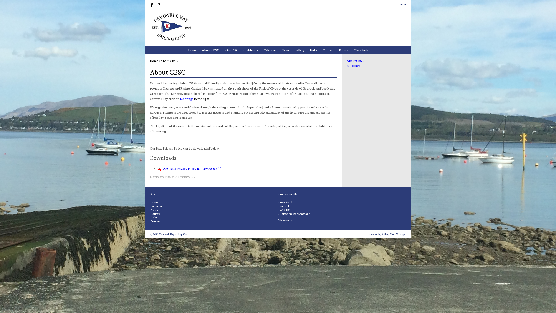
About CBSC (210, 50)
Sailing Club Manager (394, 234)
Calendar (270, 50)
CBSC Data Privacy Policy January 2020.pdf (191, 168)
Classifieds (361, 50)
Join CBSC (231, 50)
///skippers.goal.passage (294, 213)
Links (313, 50)
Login (402, 4)
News (285, 50)
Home (192, 50)
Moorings (353, 65)
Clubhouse (250, 50)
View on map (286, 220)
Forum (343, 50)
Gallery (299, 50)
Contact (328, 50)
